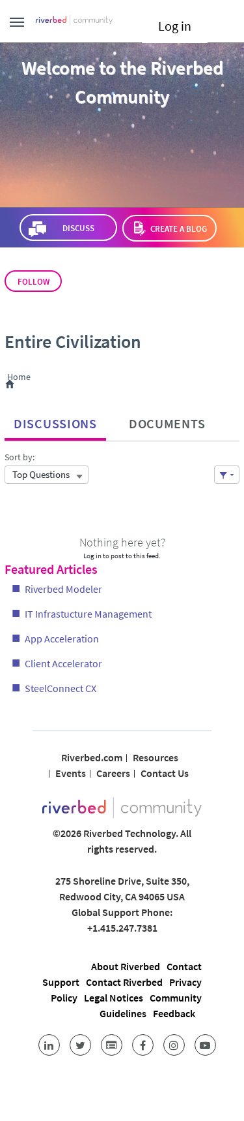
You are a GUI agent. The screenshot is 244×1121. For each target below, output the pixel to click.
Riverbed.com (91, 757)
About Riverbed (125, 966)
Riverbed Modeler (63, 588)
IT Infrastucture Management (88, 613)
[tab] (55, 420)
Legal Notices (113, 997)
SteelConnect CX (60, 688)
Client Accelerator (63, 663)
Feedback (174, 1013)
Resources (155, 757)
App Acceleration (62, 638)
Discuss (78, 228)
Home (21, 377)
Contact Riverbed (124, 981)
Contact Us (165, 773)
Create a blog (178, 228)
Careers (113, 773)
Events (70, 773)
